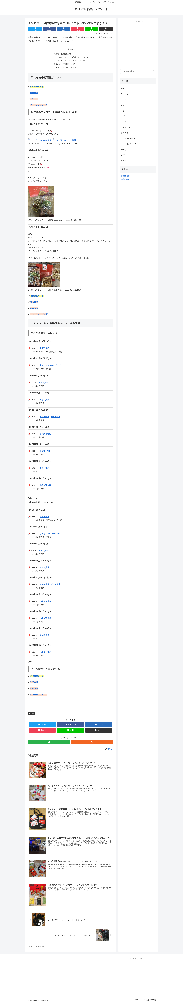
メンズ (123, 122)
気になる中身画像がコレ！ (64, 54)
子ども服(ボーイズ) (129, 144)
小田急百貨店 (45, 434)
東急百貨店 (44, 348)
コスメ (123, 100)
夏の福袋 (124, 133)
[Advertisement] (138, 48)
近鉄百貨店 (43, 382)
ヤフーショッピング (38, 105)
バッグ (123, 111)
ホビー (123, 116)
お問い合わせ (126, 179)
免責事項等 (125, 176)
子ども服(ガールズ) (129, 138)
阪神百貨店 (44, 417)
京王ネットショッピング (50, 365)
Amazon (34, 99)
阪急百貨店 (44, 400)
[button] (154, 71)
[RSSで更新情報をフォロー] (92, 742)
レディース (125, 127)
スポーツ (124, 105)
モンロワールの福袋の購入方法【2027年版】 (71, 61)
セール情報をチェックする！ (67, 67)
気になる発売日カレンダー (66, 64)
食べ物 (32, 713)
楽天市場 (34, 93)
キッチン (124, 94)
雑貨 (123, 155)
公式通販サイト (37, 87)
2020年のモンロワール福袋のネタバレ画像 (72, 57)
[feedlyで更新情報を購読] (49, 742)
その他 (123, 89)
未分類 (123, 149)
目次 (67, 49)
